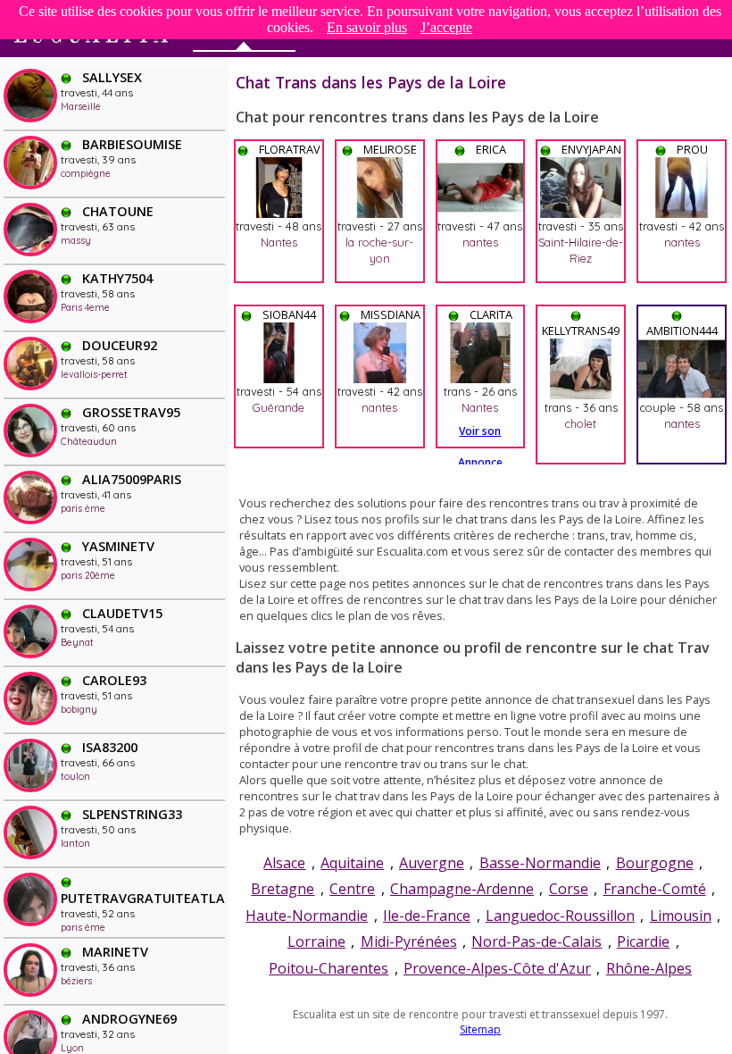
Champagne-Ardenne (462, 889)
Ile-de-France (426, 915)
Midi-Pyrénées (409, 941)
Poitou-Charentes (328, 968)
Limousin (680, 915)
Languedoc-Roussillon (560, 915)
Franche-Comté (654, 889)
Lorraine (316, 941)
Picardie (643, 941)
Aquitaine (352, 863)
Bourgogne (655, 863)
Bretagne (282, 889)
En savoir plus (367, 27)
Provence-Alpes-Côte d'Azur (497, 968)
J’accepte (446, 27)
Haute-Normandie (306, 915)
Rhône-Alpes (649, 968)
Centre (352, 889)
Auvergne (431, 863)
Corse (568, 889)
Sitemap (480, 1029)
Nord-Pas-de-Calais (536, 941)
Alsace (284, 863)
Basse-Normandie (540, 863)
